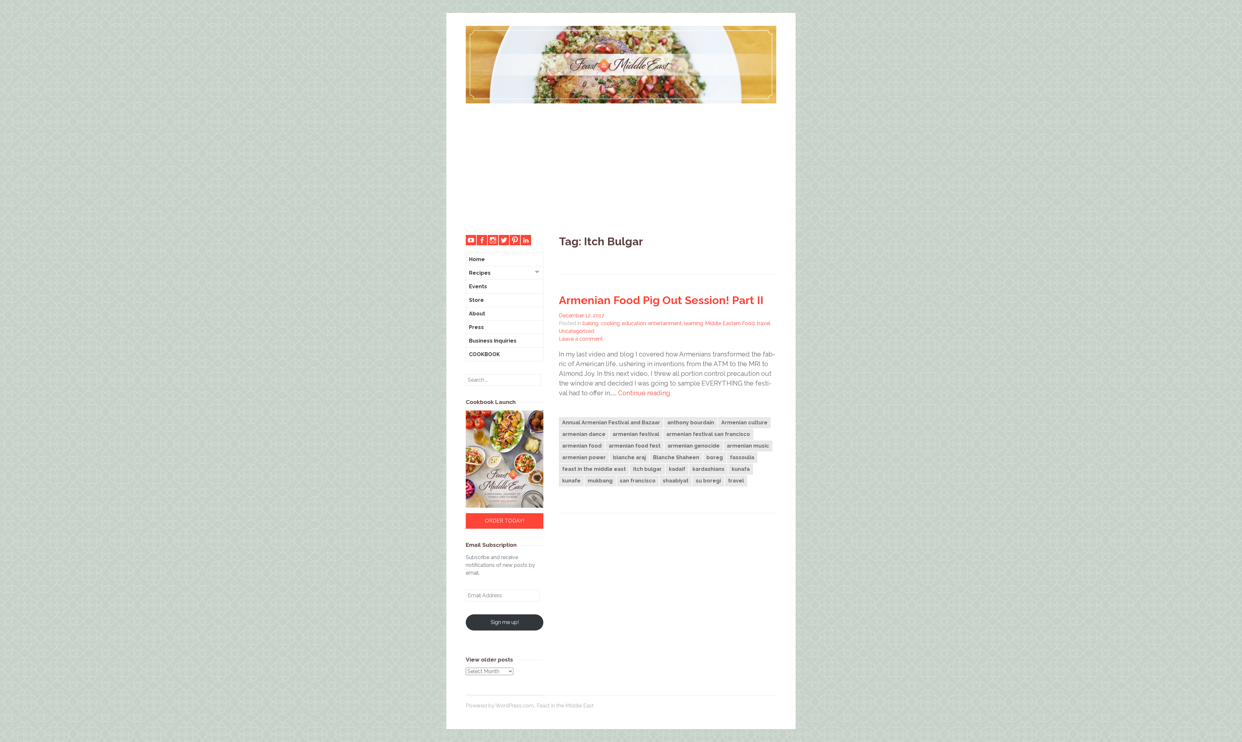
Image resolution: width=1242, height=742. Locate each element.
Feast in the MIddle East (565, 706)
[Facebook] (482, 240)
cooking (610, 323)
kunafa (741, 469)
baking (590, 323)
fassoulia (742, 457)
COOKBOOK (484, 354)
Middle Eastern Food (730, 323)
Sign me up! (505, 622)
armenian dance (583, 434)
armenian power (584, 457)
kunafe (571, 481)
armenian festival (636, 434)
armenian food (582, 446)
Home (477, 259)
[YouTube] (471, 240)
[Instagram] (493, 240)
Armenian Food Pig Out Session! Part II (661, 300)
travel (763, 323)
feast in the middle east (594, 469)
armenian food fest (634, 446)
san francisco (638, 481)
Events (478, 286)
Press (476, 327)
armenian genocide (694, 446)
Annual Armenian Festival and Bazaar (611, 422)
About (477, 314)
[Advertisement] (621, 164)
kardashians (708, 469)
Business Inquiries (493, 341)
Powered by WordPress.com (500, 706)
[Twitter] (504, 240)
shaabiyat (676, 481)
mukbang (600, 481)
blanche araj (629, 457)
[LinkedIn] (526, 240)
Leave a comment (581, 339)
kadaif (677, 469)
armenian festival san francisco (708, 434)
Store (476, 300)
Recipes (480, 273)
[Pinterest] (515, 240)
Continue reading (644, 393)
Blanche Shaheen (676, 457)
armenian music (748, 446)
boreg (714, 457)
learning (693, 323)
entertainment (665, 323)
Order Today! (504, 521)
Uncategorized (576, 331)
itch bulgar (647, 469)
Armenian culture (744, 422)
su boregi (708, 481)
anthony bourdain (690, 422)
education (634, 323)
